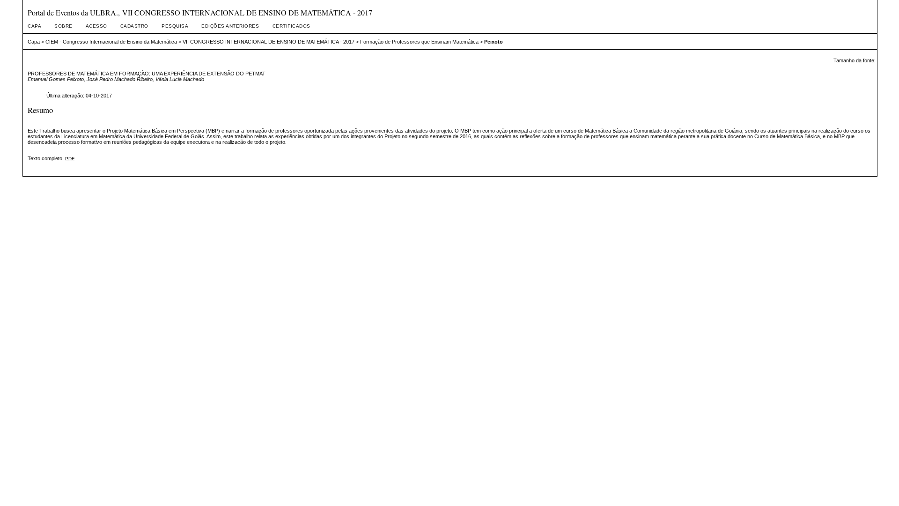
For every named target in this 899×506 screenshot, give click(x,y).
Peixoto (493, 42)
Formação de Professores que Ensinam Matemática (419, 42)
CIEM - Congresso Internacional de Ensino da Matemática (111, 42)
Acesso (96, 26)
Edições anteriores (230, 26)
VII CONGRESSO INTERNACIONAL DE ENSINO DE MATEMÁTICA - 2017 (268, 42)
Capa (34, 26)
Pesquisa (175, 26)
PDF (69, 158)
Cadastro (134, 26)
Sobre (63, 26)
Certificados (291, 26)
